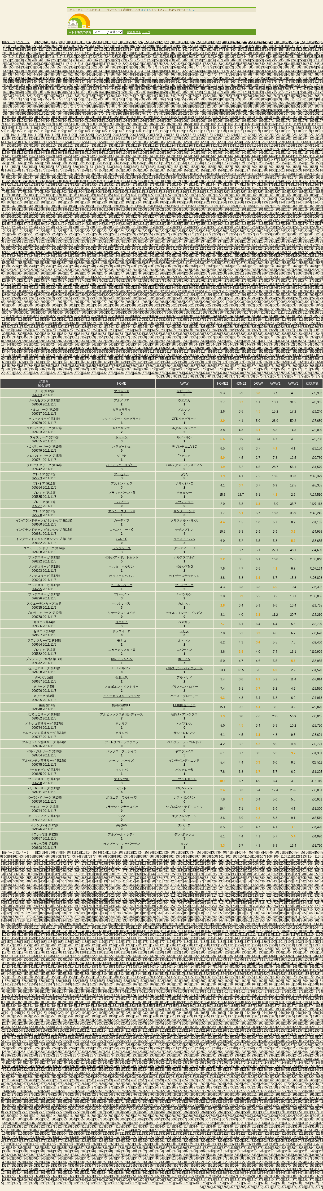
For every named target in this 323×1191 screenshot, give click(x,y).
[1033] (267, 117)
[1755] (306, 184)
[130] (102, 49)
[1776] (163, 188)
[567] (219, 81)
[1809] (123, 191)
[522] (230, 78)
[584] (15, 85)
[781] (86, 99)
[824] (61, 103)
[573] (260, 81)
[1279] (110, 142)
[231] (155, 56)
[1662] (157, 177)
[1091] (118, 124)
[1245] (142, 138)
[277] (150, 60)
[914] (38, 110)
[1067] (236, 120)
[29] (167, 42)
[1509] (140, 163)
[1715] (287, 181)
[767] (310, 96)
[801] (223, 99)
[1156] (26, 131)
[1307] (26, 145)
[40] (224, 42)
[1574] (50, 170)
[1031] (250, 117)
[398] (20, 71)
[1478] (197, 160)
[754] (221, 96)
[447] (35, 74)
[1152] (314, 128)
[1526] (284, 163)
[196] (234, 53)
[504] (107, 78)
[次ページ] (23, 42)
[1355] (114, 149)
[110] (285, 46)
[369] (141, 67)
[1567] (313, 167)
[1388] (74, 152)
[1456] (9, 160)
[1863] (262, 195)
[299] (301, 60)
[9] (63, 42)
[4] (46, 42)
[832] (116, 103)
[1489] (290, 160)
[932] (161, 110)
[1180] (231, 131)
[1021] (165, 117)
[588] (42, 85)
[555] (137, 81)
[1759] (18, 188)
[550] (102, 81)
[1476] (180, 160)
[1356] (123, 149)
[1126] (93, 128)
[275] (137, 60)
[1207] (140, 135)
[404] (61, 71)
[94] (185, 46)
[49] (271, 42)
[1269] (25, 142)
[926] (120, 110)
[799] (209, 99)
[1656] (106, 177)
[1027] (216, 117)
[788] (134, 99)
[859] (301, 103)
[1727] (67, 184)
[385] (251, 67)
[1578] (84, 170)
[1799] (38, 191)
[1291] (212, 142)
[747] (173, 96)
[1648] (38, 177)
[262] (47, 60)
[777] (59, 99)
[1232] (32, 138)
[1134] (161, 128)
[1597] (246, 170)
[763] (282, 96)
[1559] (244, 167)
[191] (200, 53)
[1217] (225, 135)
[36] (203, 42)
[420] (171, 71)
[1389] (83, 152)
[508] (134, 78)
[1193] (21, 135)
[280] (171, 60)
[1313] (78, 145)
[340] (262, 64)
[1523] (259, 163)
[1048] (74, 120)
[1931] (197, 202)
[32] (182, 42)
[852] (253, 103)
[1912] (35, 202)
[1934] (222, 202)
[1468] (112, 160)
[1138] (195, 128)
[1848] (134, 195)
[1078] (8, 124)
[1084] (59, 124)
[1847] (125, 195)
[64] (28, 46)
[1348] (55, 149)
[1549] (159, 167)
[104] (244, 46)
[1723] (33, 184)
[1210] (165, 135)
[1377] (301, 149)
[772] (24, 99)
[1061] (185, 120)
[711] (246, 92)
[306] (29, 64)
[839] (164, 103)
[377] (196, 67)
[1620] (120, 174)
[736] (97, 96)
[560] (171, 81)
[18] (109, 42)
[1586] (152, 170)
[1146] (263, 128)
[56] (307, 42)
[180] (125, 53)
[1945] (316, 202)
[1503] (89, 163)
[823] (54, 103)
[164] (15, 53)
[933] (168, 110)
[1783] (222, 188)
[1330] (222, 145)
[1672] (242, 177)
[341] (269, 64)
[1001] (316, 113)
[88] (153, 46)
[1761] (35, 188)
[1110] (280, 124)
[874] (83, 106)
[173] (77, 53)
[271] (109, 60)
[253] (305, 56)
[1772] (129, 188)
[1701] (168, 181)
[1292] (221, 142)
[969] (94, 113)
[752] (207, 96)
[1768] (95, 188)
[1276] (84, 142)
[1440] (195, 156)
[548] (89, 81)
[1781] (205, 188)
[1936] (239, 202)
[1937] (248, 202)
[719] (301, 92)
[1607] (9, 174)
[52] (286, 42)
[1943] (299, 202)
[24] (141, 42)
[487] (310, 74)
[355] (45, 67)
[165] (22, 53)
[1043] (32, 120)
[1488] (282, 160)
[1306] (18, 145)
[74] (80, 46)
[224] (107, 56)
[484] (289, 74)
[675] (319, 88)
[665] (251, 88)
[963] (53, 113)
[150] (239, 49)
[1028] (225, 117)
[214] (38, 56)
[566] (212, 81)
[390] (285, 67)
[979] (162, 113)
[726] (29, 96)
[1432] (127, 156)
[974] (128, 113)
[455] (90, 74)
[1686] (40, 181)
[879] (118, 106)
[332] (207, 64)
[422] (185, 71)
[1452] (297, 156)
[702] (185, 92)
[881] (131, 106)
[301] (315, 60)
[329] (186, 64)
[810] (285, 99)
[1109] (272, 124)
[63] (23, 46)
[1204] (114, 135)
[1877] (59, 199)
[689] (95, 92)
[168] (42, 53)
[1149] (289, 128)
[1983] (318, 206)
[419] (164, 71)
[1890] (170, 199)
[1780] (197, 188)
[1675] (267, 177)
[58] (317, 42)
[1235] (57, 138)
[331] (200, 64)
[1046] (57, 120)
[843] (191, 103)
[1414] (296, 152)
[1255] (227, 138)
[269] (95, 60)
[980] (169, 113)
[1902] (272, 199)
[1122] (59, 128)
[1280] (118, 142)
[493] (31, 78)
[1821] (225, 191)
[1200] (80, 135)
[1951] (46, 206)
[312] (70, 64)
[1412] (279, 152)
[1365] (199, 149)
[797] (196, 99)
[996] (279, 113)
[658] (203, 88)
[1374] (276, 149)
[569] (233, 81)
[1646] (21, 177)
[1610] (35, 174)
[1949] (29, 206)
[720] (308, 92)
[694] (130, 92)
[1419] (16, 156)
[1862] (253, 195)
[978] (156, 113)
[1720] (8, 184)
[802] (230, 99)
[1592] (204, 170)
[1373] (267, 149)
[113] (305, 46)
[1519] (225, 163)
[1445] (238, 156)
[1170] (146, 131)
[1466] (95, 160)
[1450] (280, 156)
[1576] (67, 170)
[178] (111, 53)
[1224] (284, 135)
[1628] (188, 174)
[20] (120, 42)
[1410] (262, 152)
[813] (305, 99)
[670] (285, 88)
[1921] (112, 202)
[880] (125, 106)
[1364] (191, 149)
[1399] (168, 152)
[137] (150, 49)
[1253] (210, 138)
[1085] (67, 124)
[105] (251, 46)
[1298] (272, 142)
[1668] (208, 177)
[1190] (316, 131)
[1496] (29, 163)
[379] (209, 67)
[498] (65, 78)
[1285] (161, 142)
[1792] (299, 188)
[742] (138, 96)
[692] (116, 92)
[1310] (52, 145)
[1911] (26, 202)
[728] (42, 96)
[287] (219, 60)
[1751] (272, 184)
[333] (214, 64)
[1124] (76, 128)
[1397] (151, 152)
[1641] (299, 174)
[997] (286, 113)
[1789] (273, 188)
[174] (83, 53)
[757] (241, 96)
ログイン (146, 10)
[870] (56, 106)
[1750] (263, 184)
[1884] (118, 199)
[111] (292, 46)
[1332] (239, 145)
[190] (193, 53)
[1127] (101, 128)
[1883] (110, 199)
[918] (65, 110)
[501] (86, 78)
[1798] (29, 191)
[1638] (273, 174)
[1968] (191, 206)
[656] (189, 88)
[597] (104, 85)
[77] (96, 46)
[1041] (15, 120)
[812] (299, 99)
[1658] (123, 177)
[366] (120, 67)
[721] (315, 92)
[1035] (284, 117)
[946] (257, 110)
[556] (143, 81)
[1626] (171, 174)
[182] (138, 53)
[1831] (310, 191)
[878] (111, 106)
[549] (95, 81)
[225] (113, 56)
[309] (49, 64)
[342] (275, 64)
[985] (204, 113)
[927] (127, 110)
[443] (8, 74)
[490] (11, 78)
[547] (82, 81)
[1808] (114, 191)
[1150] (297, 128)
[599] (118, 85)
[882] (138, 106)
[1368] (225, 149)
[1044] (40, 120)
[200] (262, 53)
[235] (182, 56)
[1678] (293, 177)
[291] (246, 60)
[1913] (43, 202)
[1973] (233, 206)
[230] (148, 56)
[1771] (120, 188)
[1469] (120, 160)
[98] (205, 46)
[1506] (114, 163)
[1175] (188, 131)
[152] (253, 49)
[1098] (178, 124)
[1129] (118, 128)
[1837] (40, 195)
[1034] (276, 117)
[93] (179, 46)
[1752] (280, 184)
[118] (20, 49)
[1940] (273, 202)
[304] (15, 64)
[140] (171, 49)
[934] (175, 110)
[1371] (250, 149)
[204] (289, 53)
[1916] (69, 202)
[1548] (151, 167)
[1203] (106, 135)
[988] (224, 113)
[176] (97, 53)
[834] (130, 103)
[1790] (282, 188)
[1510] (148, 163)
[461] (131, 74)
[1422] (42, 156)
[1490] (299, 160)
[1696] (125, 181)
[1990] (57, 209)
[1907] (314, 199)
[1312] (69, 145)
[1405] (219, 152)
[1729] (84, 184)
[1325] (180, 145)
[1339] (299, 145)
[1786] (248, 188)
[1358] (140, 149)
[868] (42, 106)
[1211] (174, 135)
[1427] (84, 156)
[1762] (43, 188)
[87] (148, 46)
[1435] (152, 156)
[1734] (127, 184)
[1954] (72, 206)
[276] (143, 60)
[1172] (163, 131)
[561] (178, 81)
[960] (32, 113)
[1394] (125, 152)
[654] (175, 88)
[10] (68, 42)
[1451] (289, 156)
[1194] (29, 135)
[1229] (6, 138)
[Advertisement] (174, 20)
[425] (205, 71)
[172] (70, 53)
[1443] (221, 156)
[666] (257, 88)
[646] (120, 88)
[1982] (310, 206)
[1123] (67, 128)
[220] (79, 56)
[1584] (135, 170)
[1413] (287, 152)
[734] (83, 96)
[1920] (103, 202)
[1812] (148, 191)
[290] (239, 60)
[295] (274, 60)
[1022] (174, 117)
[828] (89, 103)
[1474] (163, 160)
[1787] (256, 188)
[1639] (282, 174)
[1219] (242, 135)
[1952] (55, 206)
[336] (234, 64)
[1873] (25, 199)
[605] (159, 85)
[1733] (118, 184)
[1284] (152, 142)
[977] (149, 113)
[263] (54, 60)
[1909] (9, 202)
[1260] (270, 138)
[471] (200, 74)
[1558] (236, 167)
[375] (182, 67)
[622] (275, 85)
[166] (29, 53)
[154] (267, 49)
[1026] (208, 117)
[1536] (49, 167)
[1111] (288, 124)
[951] (292, 110)
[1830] (301, 191)
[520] (216, 78)
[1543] (108, 167)
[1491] (307, 160)
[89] (159, 46)
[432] (253, 71)
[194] (221, 53)
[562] (185, 81)
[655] (182, 88)
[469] (186, 74)
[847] (219, 103)
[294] (267, 60)
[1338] (290, 145)
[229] (141, 56)
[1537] (57, 167)
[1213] (191, 135)
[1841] (74, 195)
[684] (61, 92)
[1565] (296, 167)
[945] (251, 110)
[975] (135, 113)
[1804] (80, 191)
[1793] (307, 188)
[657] (196, 88)
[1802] (63, 191)
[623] (282, 85)
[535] (319, 78)
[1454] (314, 156)
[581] (315, 81)
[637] (59, 88)
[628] (317, 85)
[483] (282, 74)
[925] (113, 110)
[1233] (40, 138)
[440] (308, 71)
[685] (68, 92)
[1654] (89, 177)
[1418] (8, 156)
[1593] (212, 170)
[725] (22, 96)
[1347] (46, 149)
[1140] (212, 128)
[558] (157, 81)
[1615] (78, 174)
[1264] (304, 138)
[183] (145, 53)
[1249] (176, 138)
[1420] (25, 156)
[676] (6, 92)
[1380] (6, 152)
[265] (68, 60)
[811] (292, 99)
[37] (208, 42)
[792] (161, 99)
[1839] (57, 195)
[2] (39, 42)
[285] (205, 60)
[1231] (23, 138)
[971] (108, 113)
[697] (150, 92)
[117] (13, 49)
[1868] (304, 195)
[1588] (170, 170)
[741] (131, 96)
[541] (41, 81)
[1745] (221, 184)
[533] (305, 78)
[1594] (221, 170)
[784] (107, 99)
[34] (193, 42)
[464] (152, 74)
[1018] (140, 117)
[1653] (80, 177)
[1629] (197, 174)
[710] (239, 92)
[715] (274, 92)
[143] (191, 49)
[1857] (210, 195)
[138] (157, 49)
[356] (52, 67)
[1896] (221, 199)
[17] (104, 42)
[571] (246, 81)
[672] (299, 88)
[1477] (188, 160)
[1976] (259, 206)
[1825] (259, 191)
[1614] (69, 174)
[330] (193, 64)
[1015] (114, 117)
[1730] (93, 184)
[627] (310, 85)
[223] (100, 56)
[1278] (101, 142)
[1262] (287, 138)
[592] (70, 85)
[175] (90, 53)
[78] (101, 46)
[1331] (231, 145)
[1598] (255, 170)
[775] (45, 99)
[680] (34, 92)
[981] (176, 113)
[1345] (29, 149)
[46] (255, 42)
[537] (13, 81)
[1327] (197, 145)
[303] (8, 64)
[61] (13, 46)
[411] (109, 71)
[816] (6, 103)
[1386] (57, 152)
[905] (296, 106)
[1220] (250, 135)
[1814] (165, 191)
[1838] (49, 195)
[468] (179, 74)
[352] (24, 67)
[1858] (219, 195)
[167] (35, 53)
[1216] (216, 135)
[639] (72, 88)
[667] (264, 88)
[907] (310, 106)
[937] (196, 110)
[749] (186, 96)
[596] (97, 85)
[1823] (242, 191)
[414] (130, 71)
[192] (207, 53)
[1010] (72, 117)
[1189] (307, 131)
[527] (264, 78)
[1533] (23, 167)
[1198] (63, 135)
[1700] (159, 181)
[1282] (135, 142)
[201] (269, 53)
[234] (175, 56)
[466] (166, 74)
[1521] (242, 163)
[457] (104, 74)
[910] (11, 110)
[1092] (127, 124)
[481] (269, 74)
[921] (86, 110)
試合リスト (134, 32)
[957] (12, 113)
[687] (82, 92)
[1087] (84, 124)
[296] (281, 60)
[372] (161, 67)
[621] (269, 85)
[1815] (174, 191)
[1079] (16, 124)
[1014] (106, 117)
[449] (49, 74)
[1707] (219, 181)
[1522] (250, 163)
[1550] (168, 167)
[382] (230, 67)
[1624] (154, 174)
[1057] (151, 120)
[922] (93, 110)
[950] (285, 110)
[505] (113, 78)
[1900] (255, 199)
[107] (265, 46)
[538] (20, 81)
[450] (56, 74)
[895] (227, 106)
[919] (72, 110)
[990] (238, 113)
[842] (185, 103)
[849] (233, 103)
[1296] (255, 142)
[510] (148, 78)
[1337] (282, 145)
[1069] (253, 120)
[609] (186, 85)
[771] (17, 99)
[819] (27, 103)
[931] (155, 110)
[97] (200, 46)
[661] (223, 88)
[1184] (265, 131)
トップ (146, 32)
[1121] (50, 128)
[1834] (15, 195)
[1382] (23, 152)
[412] (116, 71)
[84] (132, 46)
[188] (179, 53)
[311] (63, 64)
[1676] (276, 177)
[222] (93, 56)
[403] (54, 71)
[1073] (287, 120)
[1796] (12, 191)
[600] (125, 85)
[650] (148, 88)
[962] (46, 113)
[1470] (129, 160)
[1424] (59, 156)
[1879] (76, 199)
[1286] (170, 142)
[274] (130, 60)
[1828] (284, 191)
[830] (102, 103)
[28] (161, 42)
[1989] (49, 209)
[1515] (191, 163)
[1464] (78, 160)
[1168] (129, 131)
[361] (86, 67)
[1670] (225, 177)
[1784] (231, 188)
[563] (191, 81)
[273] (123, 60)
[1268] (16, 142)
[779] (72, 99)
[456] (97, 74)
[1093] (135, 124)
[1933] (214, 202)
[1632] (222, 174)
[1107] (255, 124)
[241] (223, 56)
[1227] (310, 135)
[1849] (142, 195)
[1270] (33, 142)
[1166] (112, 131)
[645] (113, 88)
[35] (198, 42)
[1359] (148, 149)
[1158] (43, 131)
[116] (6, 49)
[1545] (125, 167)
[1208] (148, 135)
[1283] (144, 142)
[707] (219, 92)
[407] (82, 71)
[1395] (134, 152)
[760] (262, 96)
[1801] (55, 191)
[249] (278, 56)
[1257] (244, 138)
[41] (229, 42)
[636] (52, 88)
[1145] (255, 128)
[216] (52, 56)
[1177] (205, 131)
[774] (38, 99)
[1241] (108, 138)
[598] (111, 85)
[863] (8, 106)
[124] (61, 49)
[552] (116, 81)
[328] (179, 64)
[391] (292, 67)
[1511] (157, 163)
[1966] (174, 206)
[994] (265, 113)
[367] (127, 67)
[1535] (40, 167)
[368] (134, 67)
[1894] (204, 199)
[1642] (307, 174)
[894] (221, 106)
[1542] (100, 167)
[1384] (40, 152)
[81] (117, 46)
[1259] (262, 138)
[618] (248, 85)
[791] (155, 99)
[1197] (55, 135)
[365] (113, 67)
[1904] (289, 199)
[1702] (176, 181)
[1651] (63, 177)
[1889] (161, 199)
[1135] (170, 128)
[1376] (293, 149)
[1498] (46, 163)
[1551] (176, 167)
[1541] (91, 167)
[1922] (120, 202)
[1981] (301, 206)
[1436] (161, 156)
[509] (141, 78)
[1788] (265, 188)
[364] (107, 67)
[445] (22, 74)
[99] (211, 46)
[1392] (108, 152)
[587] (35, 85)
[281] (178, 60)
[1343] (12, 149)
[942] (230, 110)
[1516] (199, 163)
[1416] (313, 152)
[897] (241, 106)
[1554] (202, 167)
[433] (260, 71)
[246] (257, 56)
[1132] (144, 128)
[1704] (193, 181)
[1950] (38, 206)
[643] (100, 88)
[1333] (248, 145)
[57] (312, 42)
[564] (198, 81)
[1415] (304, 152)
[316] (97, 64)
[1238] (83, 138)
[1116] (9, 128)
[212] (24, 56)
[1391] (100, 152)
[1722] (25, 184)
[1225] (293, 135)
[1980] (293, 206)
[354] (38, 67)
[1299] (280, 142)
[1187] (290, 131)
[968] (87, 113)
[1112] (296, 124)
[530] (285, 78)
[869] (49, 106)
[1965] (165, 206)
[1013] (97, 117)
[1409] (253, 152)
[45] (250, 42)
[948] (271, 110)
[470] (193, 74)
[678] (20, 92)
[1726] (59, 184)
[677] (13, 92)
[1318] (120, 145)
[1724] (42, 184)
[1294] (238, 142)
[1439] (187, 156)
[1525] (276, 163)
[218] (65, 56)
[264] (61, 60)
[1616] (86, 174)
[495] (45, 78)
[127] (82, 49)
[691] (109, 92)
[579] (301, 81)
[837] (150, 103)
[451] (63, 74)
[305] (22, 64)
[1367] (216, 149)
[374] (175, 67)
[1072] (279, 120)
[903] (282, 106)
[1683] (15, 181)
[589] (49, 85)
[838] (157, 103)
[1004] (21, 117)
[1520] (233, 163)
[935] (182, 110)
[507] (127, 78)
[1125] (84, 128)
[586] (29, 85)
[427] (219, 71)
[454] (83, 74)
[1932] (205, 202)
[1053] (117, 120)
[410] (102, 71)
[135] (137, 49)
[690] (102, 92)
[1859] (227, 195)
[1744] (212, 184)
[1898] (238, 199)
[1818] (199, 191)
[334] (221, 64)
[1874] (33, 199)
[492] (24, 78)
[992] (252, 113)
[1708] (227, 181)
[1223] (276, 135)
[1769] (103, 188)
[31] (177, 42)
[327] (173, 64)
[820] (34, 103)
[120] (34, 49)
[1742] (195, 184)
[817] (13, 103)
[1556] (219, 167)
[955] (319, 110)
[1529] (310, 163)
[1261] (279, 138)
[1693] (100, 181)
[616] (234, 85)
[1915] (61, 202)
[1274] (67, 142)
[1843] (91, 195)
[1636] (256, 174)
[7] (56, 42)
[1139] (204, 128)
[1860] (236, 195)
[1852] (168, 195)
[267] (82, 60)
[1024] (191, 117)
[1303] (314, 142)
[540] (34, 81)
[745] (159, 96)
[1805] (89, 191)
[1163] (86, 131)
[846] (212, 103)
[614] (221, 85)
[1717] (304, 181)
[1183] (256, 131)
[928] (134, 110)
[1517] (208, 163)
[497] (59, 78)
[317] (104, 64)
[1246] (151, 138)
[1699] (151, 181)
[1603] (297, 170)
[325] (159, 64)
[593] (77, 85)
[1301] (297, 142)
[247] (264, 56)
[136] (143, 49)
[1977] (267, 206)
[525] (251, 78)
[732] (70, 96)
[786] (120, 99)
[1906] (306, 199)
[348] (317, 64)
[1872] (16, 199)
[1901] (263, 199)
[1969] (199, 206)
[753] (214, 96)
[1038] (310, 117)
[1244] (134, 138)
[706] (212, 92)
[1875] (42, 199)
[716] (281, 92)
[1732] (110, 184)
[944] (244, 110)
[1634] (239, 174)
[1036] (293, 117)
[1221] (259, 135)
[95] (190, 46)
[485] (296, 74)
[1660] (140, 177)
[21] (125, 42)
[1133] (152, 128)
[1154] (9, 131)
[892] (207, 106)
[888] (179, 106)
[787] (127, 99)
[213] (31, 56)
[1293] (229, 142)
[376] (189, 67)
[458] (111, 74)
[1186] (282, 131)
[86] (143, 46)
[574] (267, 81)
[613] (214, 85)
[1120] (42, 128)
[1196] (46, 135)
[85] (138, 46)
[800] (216, 99)
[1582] (118, 170)
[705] (205, 92)
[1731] (101, 184)
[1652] (72, 177)
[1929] (180, 202)
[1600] (272, 170)
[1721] (16, 184)
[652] (161, 88)
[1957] (97, 206)
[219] (72, 56)
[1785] (239, 188)
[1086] (76, 124)
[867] (35, 106)
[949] (278, 110)
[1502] (80, 163)
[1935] (231, 202)
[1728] (76, 184)
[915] (45, 110)
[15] (94, 42)
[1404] (210, 152)
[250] (285, 56)
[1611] (43, 174)
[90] (164, 46)
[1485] (256, 160)
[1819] (208, 191)
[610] (193, 85)
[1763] (52, 188)
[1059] (168, 120)
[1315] (95, 145)
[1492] (316, 160)
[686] (75, 92)
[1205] (123, 135)
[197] (241, 53)
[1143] (238, 128)
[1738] (161, 184)
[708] (226, 92)
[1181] (239, 131)
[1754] (297, 184)
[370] (148, 67)
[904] (289, 106)
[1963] (148, 206)
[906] (303, 106)
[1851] (159, 195)
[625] (296, 85)
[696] (143, 92)
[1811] (140, 191)
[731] (63, 96)
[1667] (199, 177)
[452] (70, 74)
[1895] (212, 199)
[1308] (35, 145)
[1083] (50, 124)
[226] (120, 56)
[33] (187, 42)
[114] (312, 46)
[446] (29, 74)
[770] (11, 99)
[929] (141, 110)
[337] (241, 64)
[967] (80, 113)
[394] (312, 67)
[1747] (238, 184)
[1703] (185, 181)
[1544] (117, 167)
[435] (274, 71)
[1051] (100, 120)
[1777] (171, 188)
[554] (130, 81)
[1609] (26, 174)
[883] (145, 106)
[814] (312, 99)
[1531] (6, 167)
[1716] (296, 181)
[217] (59, 56)
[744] (152, 96)
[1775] (154, 188)
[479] (255, 74)
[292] (253, 60)
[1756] (314, 184)
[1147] (272, 128)
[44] (245, 42)
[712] (253, 92)
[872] (70, 106)
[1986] (23, 209)
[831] (109, 103)
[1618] (103, 174)
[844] (198, 103)
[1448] (263, 156)
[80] (112, 46)
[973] (121, 113)
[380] (216, 67)
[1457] (18, 160)
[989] (231, 113)
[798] (203, 99)
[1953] (63, 206)
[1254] (219, 138)
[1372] (259, 149)
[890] (193, 106)
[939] (209, 110)
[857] (287, 103)
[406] (75, 71)
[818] (20, 103)
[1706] (210, 181)
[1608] (18, 174)
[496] (52, 78)
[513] (168, 78)
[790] (148, 99)
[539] (27, 81)
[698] (157, 92)
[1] (35, 42)
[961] (39, 113)
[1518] (216, 163)
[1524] (267, 163)
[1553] (193, 167)
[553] (123, 81)
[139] (164, 49)
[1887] (144, 199)
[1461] (52, 160)
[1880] (84, 199)
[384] (244, 67)
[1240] (100, 138)
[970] (101, 113)
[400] (34, 71)
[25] (146, 42)
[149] (233, 49)
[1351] (80, 149)
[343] (282, 64)
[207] (310, 53)
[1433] (135, 156)
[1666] (191, 177)
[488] (317, 74)
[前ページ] (9, 42)
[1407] (236, 152)
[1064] (210, 120)
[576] (281, 81)
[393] (305, 67)
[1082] (42, 124)
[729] (49, 96)
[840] (171, 103)
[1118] (25, 128)
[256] (6, 60)
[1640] (290, 174)
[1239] (91, 138)
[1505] (106, 163)
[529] (278, 78)
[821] (41, 103)
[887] (173, 106)
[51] (281, 42)
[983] (190, 113)
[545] (68, 81)
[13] (83, 42)
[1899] (246, 199)
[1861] (244, 195)
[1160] (61, 131)
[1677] (284, 177)
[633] (31, 88)
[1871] (8, 199)
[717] (287, 92)
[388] (271, 67)
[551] (109, 81)
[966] (73, 113)
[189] (186, 53)
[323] (145, 64)
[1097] (170, 124)
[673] (305, 88)
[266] (75, 60)
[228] (134, 56)
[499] (72, 78)
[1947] (12, 206)
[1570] (16, 170)
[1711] (253, 181)
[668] (271, 88)
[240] (216, 56)
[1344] (21, 149)
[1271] (42, 142)
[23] (135, 42)
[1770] (112, 188)
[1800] (46, 191)
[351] (17, 67)
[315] (90, 64)
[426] (212, 71)
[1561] (262, 167)
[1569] (8, 170)
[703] (191, 92)
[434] (267, 71)
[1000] (307, 113)
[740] (125, 96)
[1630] (205, 174)
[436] (281, 71)
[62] (18, 46)
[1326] (188, 145)
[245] (251, 56)
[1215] (208, 135)
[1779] (188, 188)
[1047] (66, 120)
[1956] (89, 206)
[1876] (50, 199)
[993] (258, 113)
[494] (38, 78)
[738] (111, 96)
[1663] (165, 177)
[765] (296, 96)
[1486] (265, 160)
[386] (257, 67)
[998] (293, 113)
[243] (237, 56)
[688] (89, 92)
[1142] (229, 128)
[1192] (12, 135)
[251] (292, 56)
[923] (100, 110)
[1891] (178, 199)
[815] (319, 99)
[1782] (214, 188)
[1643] (316, 174)
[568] (226, 81)
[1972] (225, 206)
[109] (278, 46)
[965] (66, 113)
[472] (207, 74)
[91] (169, 46)
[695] (137, 92)
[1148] (280, 128)
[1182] (248, 131)
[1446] (246, 156)
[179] (118, 53)
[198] (248, 53)
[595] (90, 85)
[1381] (15, 152)
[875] (90, 106)
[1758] (9, 188)
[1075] (304, 120)
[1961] (131, 206)
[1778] (180, 188)
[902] (275, 106)
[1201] (89, 135)
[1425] (67, 156)
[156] (281, 49)
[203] (282, 53)
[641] (86, 88)
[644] (107, 88)
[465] (159, 74)
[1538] (66, 167)
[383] (237, 67)
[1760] (26, 188)
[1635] (248, 174)
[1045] (49, 120)
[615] (227, 85)
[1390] (91, 152)
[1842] (83, 195)
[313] (77, 64)
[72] (70, 46)
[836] (143, 103)
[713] (260, 92)
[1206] (131, 135)
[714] (267, 92)
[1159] (52, 131)
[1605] (314, 170)
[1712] (262, 181)
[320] (125, 64)
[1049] (83, 120)
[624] (289, 85)
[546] (75, 81)
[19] (115, 42)
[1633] (231, 174)
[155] (274, 49)
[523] (237, 78)
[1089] (101, 124)
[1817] (191, 191)
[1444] (229, 156)
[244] (244, 56)
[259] (27, 60)
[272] (116, 60)
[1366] (208, 149)
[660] (216, 88)
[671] (292, 88)
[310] (56, 64)
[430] (239, 71)
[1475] (171, 160)
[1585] (144, 170)
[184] (152, 53)
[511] (155, 78)
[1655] (97, 177)
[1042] (23, 120)
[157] (287, 49)
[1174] (180, 131)
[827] (82, 103)
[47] (260, 42)
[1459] (35, 160)
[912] (24, 110)
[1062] (193, 120)
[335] (227, 64)
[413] (123, 71)
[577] (287, 81)
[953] (305, 110)
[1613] (61, 174)
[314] (83, 64)
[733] (77, 96)
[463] (145, 74)
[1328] (205, 145)
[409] (95, 71)
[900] (262, 106)
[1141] (221, 128)
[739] (118, 96)
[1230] (15, 138)
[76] (91, 46)
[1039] (318, 117)
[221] (86, 56)
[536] (6, 81)
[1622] (137, 174)
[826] (75, 103)
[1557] (227, 167)
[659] (209, 88)
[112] (299, 46)
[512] (161, 78)
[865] (22, 106)
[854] (267, 103)
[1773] (137, 188)
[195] (227, 53)
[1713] (270, 181)
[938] (203, 110)
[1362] (174, 149)
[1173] (171, 131)
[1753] (289, 184)
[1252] (202, 138)
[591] (63, 85)
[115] (319, 46)
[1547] (142, 167)
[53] (291, 42)
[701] (178, 92)
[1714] (279, 181)
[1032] (259, 117)
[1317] (112, 145)
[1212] (182, 135)
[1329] (214, 145)
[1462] (61, 160)
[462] (138, 74)
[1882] (101, 199)
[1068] (244, 120)
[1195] (38, 135)
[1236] (66, 138)
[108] (271, 46)
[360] (79, 67)
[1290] (204, 142)
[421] (178, 71)
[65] (34, 46)
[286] (212, 60)
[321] (131, 64)
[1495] (21, 163)
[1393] (117, 152)
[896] (234, 106)
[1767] (86, 188)
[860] (308, 103)
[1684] (23, 181)
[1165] (103, 131)
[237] (196, 56)
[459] (118, 74)
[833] (123, 103)
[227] (127, 56)
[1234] (49, 138)
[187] (173, 53)
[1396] (142, 152)
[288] (226, 60)
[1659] (131, 177)
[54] (297, 42)
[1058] (159, 120)
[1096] (161, 124)
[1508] (131, 163)
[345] (296, 64)
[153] (260, 49)
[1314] (86, 145)
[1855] (193, 195)
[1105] (238, 124)
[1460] (43, 160)
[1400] (176, 152)
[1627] (180, 174)
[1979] (284, 206)
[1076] (313, 120)
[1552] (185, 167)
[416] (143, 71)
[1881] (93, 199)
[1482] (231, 160)
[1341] (316, 145)
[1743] (204, 184)
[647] (127, 88)
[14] (89, 42)
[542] (47, 81)
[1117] (17, 128)
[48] (265, 42)
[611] (200, 85)
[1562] (270, 167)
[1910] (18, 202)
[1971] (216, 206)
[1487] (273, 160)
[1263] (296, 138)
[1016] (123, 117)
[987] (217, 113)
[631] (17, 88)
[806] (257, 99)
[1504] (97, 163)
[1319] (129, 145)
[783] (100, 99)
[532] (299, 78)
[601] (131, 85)
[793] (168, 99)
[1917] (78, 202)
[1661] (148, 177)
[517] (196, 78)
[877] (104, 106)
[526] (257, 78)
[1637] (265, 174)
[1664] (174, 177)
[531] (292, 78)
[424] (198, 71)
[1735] (135, 184)
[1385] (49, 152)
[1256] (236, 138)
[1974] (242, 206)
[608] (179, 85)
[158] (294, 49)
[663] (237, 88)
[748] (179, 96)
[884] (152, 106)
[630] (11, 88)
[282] (185, 60)
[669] (278, 88)
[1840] (66, 195)
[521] (223, 78)
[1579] (93, 170)
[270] (102, 60)
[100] (217, 46)
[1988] (40, 209)
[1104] (229, 124)
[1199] (72, 135)
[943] (237, 110)
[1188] (299, 131)
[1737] (152, 184)
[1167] (120, 131)
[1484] (248, 160)
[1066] (227, 120)
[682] (47, 92)
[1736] (144, 184)
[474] (221, 74)
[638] (65, 88)
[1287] (178, 142)
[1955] (80, 206)
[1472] (146, 160)
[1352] (89, 149)
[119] (27, 49)
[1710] (244, 181)
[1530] (318, 163)
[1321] (146, 145)
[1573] (42, 170)
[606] (166, 85)
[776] (52, 99)
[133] (123, 49)
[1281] (127, 142)
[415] (137, 71)
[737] (104, 96)
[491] (17, 78)
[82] (122, 46)
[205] (296, 53)
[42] (234, 42)
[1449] (272, 156)
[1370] (242, 149)
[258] (20, 60)
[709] (233, 92)
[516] (189, 78)
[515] (182, 78)
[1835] (23, 195)
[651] (155, 88)
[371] (155, 67)
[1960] (123, 206)
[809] (278, 99)
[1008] (55, 117)
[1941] (282, 202)
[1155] (18, 131)
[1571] (25, 170)
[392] (299, 67)
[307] (35, 64)
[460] (125, 74)
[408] (89, 71)
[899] (255, 106)
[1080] (25, 124)
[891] (200, 106)
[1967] (182, 206)
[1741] (187, 184)
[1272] (50, 142)
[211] (17, 56)
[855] (274, 103)
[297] (287, 60)
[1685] (32, 181)
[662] (230, 88)
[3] (42, 42)
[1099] (187, 124)
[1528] (301, 163)
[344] (289, 64)
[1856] (202, 195)
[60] (8, 46)
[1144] (246, 128)
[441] (315, 71)
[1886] (135, 199)
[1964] (157, 206)
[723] (8, 96)
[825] (68, 103)
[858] (294, 103)
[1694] (108, 181)
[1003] (12, 117)
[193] (214, 53)
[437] (287, 71)
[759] (255, 96)
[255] (319, 56)
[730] (56, 96)
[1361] (165, 149)
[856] (281, 103)
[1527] (293, 163)
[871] (63, 106)
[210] (11, 56)
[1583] (127, 170)
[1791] (290, 188)
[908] (317, 106)
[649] (141, 88)
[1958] (106, 206)
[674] (312, 88)
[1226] (301, 135)
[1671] (233, 177)
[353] (31, 67)
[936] (189, 110)
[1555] (210, 167)
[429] (233, 71)
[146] (212, 49)
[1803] (72, 191)
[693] (123, 92)
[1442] (212, 156)
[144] (198, 49)
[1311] (61, 145)
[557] (150, 81)
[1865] (279, 195)
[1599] (263, 170)
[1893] (195, 199)
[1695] (117, 181)
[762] (275, 96)
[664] (244, 88)
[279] (164, 60)
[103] (237, 46)
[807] (264, 99)
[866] (29, 106)
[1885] (127, 199)
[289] (233, 60)
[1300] (289, 142)
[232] (161, 56)
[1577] (76, 170)
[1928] (171, 202)
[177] (104, 53)
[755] (227, 96)
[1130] (127, 128)
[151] (246, 49)
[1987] (32, 209)
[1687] (49, 181)
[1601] (280, 170)
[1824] (250, 191)
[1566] (304, 167)
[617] (241, 85)
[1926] (154, 202)
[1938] (256, 202)
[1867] (296, 195)
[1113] (305, 124)
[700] (171, 92)
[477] (241, 74)
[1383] (32, 152)
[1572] (33, 170)
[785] (113, 99)
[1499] (55, 163)
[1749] (255, 184)
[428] (226, 71)
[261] (41, 60)
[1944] (307, 202)
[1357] (131, 149)
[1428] (93, 156)
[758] (248, 96)
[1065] (219, 120)
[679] (27, 92)
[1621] (129, 174)
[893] (214, 106)
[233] (168, 56)
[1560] (253, 167)
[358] (65, 67)
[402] (47, 71)
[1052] (108, 120)
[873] (77, 106)
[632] (24, 88)
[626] (303, 85)
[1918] (86, 202)
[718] (294, 92)
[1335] (265, 145)
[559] (164, 81)
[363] (100, 67)
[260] (34, 60)
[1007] (46, 117)
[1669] (216, 177)
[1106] (246, 124)
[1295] (246, 142)
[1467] (103, 160)
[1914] (52, 202)
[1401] (185, 152)
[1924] (137, 202)
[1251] (193, 138)
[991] (245, 113)
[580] (308, 81)
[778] (65, 99)
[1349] (63, 149)
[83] (127, 46)
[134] (130, 49)
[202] (275, 53)
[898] (248, 106)
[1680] (310, 177)
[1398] (159, 152)
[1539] (74, 167)
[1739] (170, 184)
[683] (54, 92)
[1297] (263, 142)
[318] (111, 64)
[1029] (233, 117)
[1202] (97, 135)
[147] (219, 49)
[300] (308, 60)
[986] (210, 113)
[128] (89, 49)
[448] (42, 74)
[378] (203, 67)
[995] (272, 113)
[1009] (63, 117)
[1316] (103, 145)
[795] (182, 99)
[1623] (146, 174)
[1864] (270, 195)
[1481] (222, 160)
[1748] (246, 184)
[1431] (118, 156)
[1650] (55, 177)
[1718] (313, 181)
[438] (294, 71)
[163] (8, 53)
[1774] (146, 188)
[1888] (152, 199)
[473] (214, 74)
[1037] (301, 117)
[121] (41, 49)
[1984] (6, 209)
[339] (255, 64)
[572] (253, 81)
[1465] (86, 160)
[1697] (134, 181)
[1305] (9, 145)
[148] (226, 49)
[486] (303, 74)
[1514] (182, 163)
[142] (185, 49)
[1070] (262, 120)
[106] (258, 46)
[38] (213, 42)
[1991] (66, 209)
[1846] (117, 195)
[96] (195, 46)
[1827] (276, 191)
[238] (203, 56)
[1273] (59, 142)
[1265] (313, 138)
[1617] (95, 174)
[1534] (32, 167)
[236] (189, 56)
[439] (301, 71)
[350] (11, 67)
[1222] (267, 135)
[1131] (135, 128)
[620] (262, 85)
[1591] (195, 170)
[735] (90, 96)
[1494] (12, 163)
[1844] (100, 195)
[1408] (244, 152)
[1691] (83, 181)
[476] (234, 74)
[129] (95, 49)
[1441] (204, 156)
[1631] (214, 174)
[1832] (318, 191)
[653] (168, 88)
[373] (168, 67)
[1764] (61, 188)
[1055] (134, 120)
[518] (203, 78)
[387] (264, 67)
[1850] (151, 195)
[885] (159, 106)
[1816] (182, 191)
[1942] (290, 202)
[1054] (125, 120)
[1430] (110, 156)
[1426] (76, 156)
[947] (264, 110)
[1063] (202, 120)
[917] (59, 110)
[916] (52, 110)
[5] (49, 42)
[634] (38, 88)
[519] (209, 78)
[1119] (34, 128)
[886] (166, 106)
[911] (17, 110)
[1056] (142, 120)
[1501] (72, 163)
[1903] (280, 199)
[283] (191, 60)
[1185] (273, 131)
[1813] (157, 191)
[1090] (110, 124)
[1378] (310, 149)
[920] (79, 110)
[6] (53, 42)
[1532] (15, 167)
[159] (301, 49)
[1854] (185, 195)
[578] (294, 81)
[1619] (112, 174)
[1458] (26, 160)
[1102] (212, 124)
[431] (246, 71)
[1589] (178, 170)
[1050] (91, 120)
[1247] (159, 138)
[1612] (52, 174)
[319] (118, 64)
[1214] (199, 135)
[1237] (74, 138)
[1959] (114, 206)
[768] (317, 96)
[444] (15, 74)
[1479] (205, 160)
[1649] (46, 177)
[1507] (123, 163)
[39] (219, 42)
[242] (230, 56)
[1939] (265, 202)
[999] (300, 113)
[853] (260, 103)
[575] (274, 81)
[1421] (33, 156)
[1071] (270, 120)
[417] (150, 71)
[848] (226, 103)
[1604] (306, 170)
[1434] (144, 156)
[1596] (238, 170)
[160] (308, 49)
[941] (223, 110)
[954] (312, 110)
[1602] (289, 170)
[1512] (165, 163)
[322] (138, 64)
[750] (193, 96)
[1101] (204, 124)
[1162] (78, 131)
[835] (137, 103)
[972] (114, 113)
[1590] (187, 170)
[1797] (21, 191)
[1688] (57, 181)
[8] (60, 42)
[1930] (188, 202)
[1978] (276, 206)
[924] (107, 110)
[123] (54, 49)
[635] (45, 88)
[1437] (170, 156)
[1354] (106, 149)
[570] (239, 81)
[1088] (93, 124)
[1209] (157, 135)
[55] (302, 42)
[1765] (69, 188)
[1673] (250, 177)
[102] (230, 46)
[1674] (259, 177)
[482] (275, 74)
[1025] (199, 117)
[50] (276, 42)
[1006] (38, 117)
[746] (166, 96)
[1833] (6, 195)
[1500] (63, 163)
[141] (178, 49)
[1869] (313, 195)
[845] (205, 103)
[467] (173, 74)
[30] (172, 42)
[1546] (134, 167)
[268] (89, 60)
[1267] (8, 142)
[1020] (157, 117)
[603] (145, 85)
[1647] (29, 177)
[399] (27, 71)
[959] (25, 113)
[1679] (301, 177)
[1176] (197, 131)
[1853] (176, 195)
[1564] (287, 167)
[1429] (101, 156)
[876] (97, 106)
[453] (77, 74)
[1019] (148, 117)
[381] (223, 67)
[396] (6, 71)
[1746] (229, 184)
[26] (151, 42)
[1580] (101, 170)
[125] (68, 49)
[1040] (6, 120)
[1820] (216, 191)
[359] (72, 67)
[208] (317, 53)
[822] (47, 103)
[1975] (250, 206)
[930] (148, 110)
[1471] (137, 160)
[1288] (187, 142)
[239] (209, 56)
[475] (227, 74)
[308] (42, 64)
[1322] (154, 145)
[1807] (106, 191)
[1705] (202, 181)
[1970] (208, 206)
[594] (83, 85)
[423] (191, 71)
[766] (303, 96)
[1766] (78, 188)
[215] (45, 56)
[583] (8, 85)
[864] (15, 106)
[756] (234, 96)
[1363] (182, 149)
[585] (22, 85)
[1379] (318, 149)
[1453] (306, 156)
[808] (271, 99)
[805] (251, 99)
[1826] (267, 191)
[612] (207, 85)
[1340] (307, 145)
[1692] (91, 181)
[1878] (67, 199)
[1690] (74, 181)
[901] (269, 106)
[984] (197, 113)
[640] (79, 88)
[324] (152, 64)
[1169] (137, 131)
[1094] (144, 124)
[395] (319, 67)
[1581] (110, 170)
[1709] (236, 181)
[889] (186, 106)
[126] (75, 49)
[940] (216, 110)
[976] (142, 113)
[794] (175, 99)
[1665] (182, 177)
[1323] (163, 145)
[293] (260, 60)
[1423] (50, 156)
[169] (49, 53)
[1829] (293, 191)
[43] (239, 42)
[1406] (227, 152)
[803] (237, 99)
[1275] (76, 142)
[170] (56, 53)
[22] (130, 42)
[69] (54, 46)
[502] (93, 78)
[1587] (161, 170)
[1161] (69, 131)
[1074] (296, 120)
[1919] (95, 202)
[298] (294, 60)
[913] (31, 110)
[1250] (185, 138)
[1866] (287, 195)
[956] (5, 113)
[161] (315, 49)
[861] (315, 103)
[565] (205, 81)
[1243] (125, 138)
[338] (248, 64)
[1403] (202, 152)
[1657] (114, 177)
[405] (68, 71)
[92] (174, 46)
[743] (145, 96)
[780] (79, 99)
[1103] (221, 124)
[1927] (163, 202)
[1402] (193, 152)
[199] (255, 53)
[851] (246, 103)
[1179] (222, 131)
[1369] (233, 149)
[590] (56, 85)
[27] (156, 42)
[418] (157, 71)
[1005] (29, 117)
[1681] (318, 177)
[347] (310, 64)
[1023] (182, 117)
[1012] (89, 117)
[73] (75, 46)
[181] (131, 53)
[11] (73, 42)
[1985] (15, 209)
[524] (244, 78)
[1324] (171, 145)
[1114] (313, 124)
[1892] (187, 199)
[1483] (239, 160)
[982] (183, 113)
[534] (312, 78)
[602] (138, 85)
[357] (59, 67)
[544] (61, 81)
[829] (95, 103)
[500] (79, 78)
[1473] (154, 160)
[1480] (214, 160)
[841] (178, 103)
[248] (271, 56)
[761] (269, 96)
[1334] (256, 145)
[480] (262, 74)
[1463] (69, 160)
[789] (141, 99)
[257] (13, 60)
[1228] (318, 135)
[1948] (21, 206)
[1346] (38, 149)
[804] (244, 99)
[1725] (50, 184)
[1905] (297, 199)
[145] (205, 49)
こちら (190, 10)
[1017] (131, 117)
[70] (60, 46)
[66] (39, 46)
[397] (13, 71)
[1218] (233, 135)
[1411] (270, 152)
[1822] (233, 191)
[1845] (108, 195)
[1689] (66, 181)
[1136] (178, 128)
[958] (18, 113)
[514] (175, 78)
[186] (166, 53)
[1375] (284, 149)
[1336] (273, 145)
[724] (15, 96)
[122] (47, 49)
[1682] (6, 181)
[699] (164, 92)
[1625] (163, 174)
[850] (239, 103)
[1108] (263, 124)
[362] (93, 67)
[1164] (95, 131)
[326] (166, 64)
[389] (278, 67)
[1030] (242, 117)
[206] (303, 53)
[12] (78, 42)
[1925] (146, 202)
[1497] (38, 163)
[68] (49, 46)
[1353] (97, 149)
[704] (198, 92)
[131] (109, 49)
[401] (41, 71)
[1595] (229, 170)
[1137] (187, 128)
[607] (173, 85)
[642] (93, 88)
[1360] (157, 149)
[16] (99, 42)
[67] (44, 46)
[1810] (131, 191)
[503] (100, 78)
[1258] (253, 138)
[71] (65, 46)
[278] (157, 60)
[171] (63, 53)
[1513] (174, 163)
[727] (35, 96)
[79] (106, 46)
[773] (31, 99)
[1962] (140, 206)
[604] (152, 85)
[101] (223, 46)
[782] (93, 99)
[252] (299, 56)
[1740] (178, 184)
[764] (289, 96)
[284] (198, 60)
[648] (134, 88)
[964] (60, 113)
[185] (159, 53)
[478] (248, 74)
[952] (299, 110)
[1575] (59, 170)
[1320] (137, 145)
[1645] (12, 177)
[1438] (178, 156)
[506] (120, 78)
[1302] (306, 142)
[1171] (154, 131)
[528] (271, 78)
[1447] (255, 156)
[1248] (168, 138)
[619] (255, 85)
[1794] (316, 188)
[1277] (93, 142)
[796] (189, 99)
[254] (312, 56)
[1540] (83, 167)
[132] (116, 49)
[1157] (35, 131)
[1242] (117, 138)
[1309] (43, 145)
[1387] (66, 152)
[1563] (279, 167)
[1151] (306, 128)
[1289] (195, 142)
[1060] (176, 120)
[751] (200, 96)
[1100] (195, 124)
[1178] (214, 131)
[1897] (229, 199)
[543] (54, 81)
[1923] (129, 202)
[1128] (110, 128)
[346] (303, 64)
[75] (86, 46)
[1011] (80, 117)
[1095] (152, 124)
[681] (41, 92)
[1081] (33, 124)
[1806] (97, 191)
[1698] (142, 181)
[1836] (32, 195)
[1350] (72, 149)
